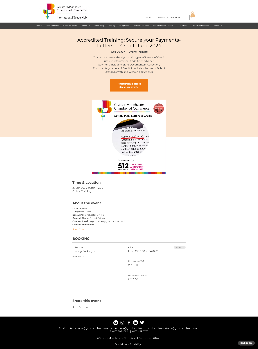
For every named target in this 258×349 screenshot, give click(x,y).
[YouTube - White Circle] (115, 322)
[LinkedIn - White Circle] (135, 322)
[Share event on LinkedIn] (87, 307)
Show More (78, 229)
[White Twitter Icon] (142, 322)
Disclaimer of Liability (128, 344)
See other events (129, 87)
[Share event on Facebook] (73, 307)
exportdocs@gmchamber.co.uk (130, 328)
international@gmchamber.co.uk (88, 328)
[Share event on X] (80, 307)
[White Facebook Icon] (128, 322)
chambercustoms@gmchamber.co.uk (174, 328)
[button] (192, 14)
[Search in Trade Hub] (192, 17)
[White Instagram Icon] (122, 322)
